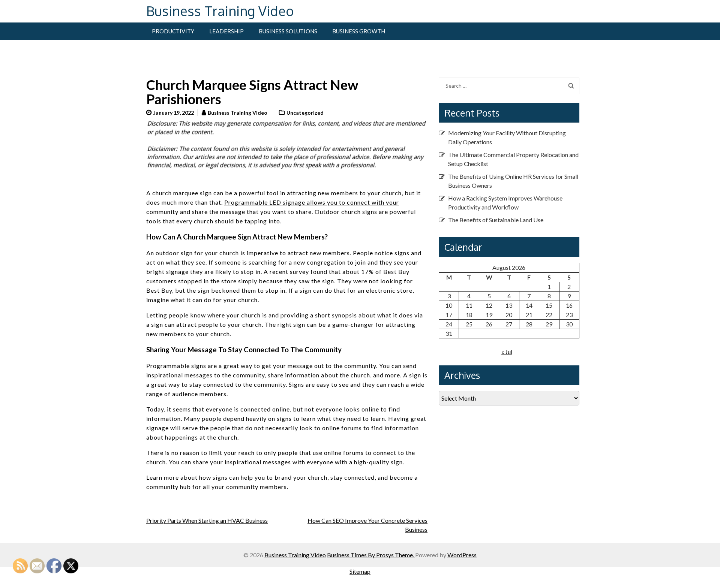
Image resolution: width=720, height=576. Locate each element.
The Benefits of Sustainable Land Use (495, 219)
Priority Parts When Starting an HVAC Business (207, 520)
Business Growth (358, 31)
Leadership (226, 31)
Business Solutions (288, 31)
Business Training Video (220, 10)
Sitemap (360, 571)
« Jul (506, 351)
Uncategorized (305, 112)
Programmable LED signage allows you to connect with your (311, 202)
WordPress (462, 554)
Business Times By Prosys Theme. (371, 554)
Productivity (173, 31)
